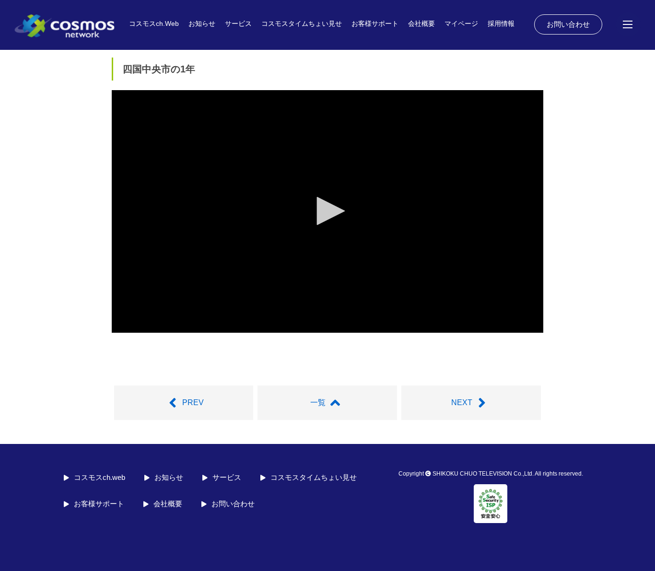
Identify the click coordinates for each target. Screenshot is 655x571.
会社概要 (421, 23)
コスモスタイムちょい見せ (301, 23)
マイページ (461, 23)
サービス (238, 23)
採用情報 (501, 23)
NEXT (461, 402)
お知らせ (201, 23)
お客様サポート (374, 23)
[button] (327, 211)
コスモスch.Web (154, 23)
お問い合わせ (568, 24)
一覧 (318, 402)
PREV (193, 402)
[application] (327, 211)
